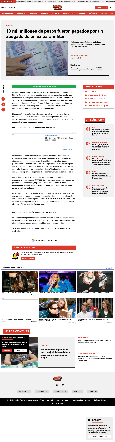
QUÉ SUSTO (93, 13)
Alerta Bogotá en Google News (46, 240)
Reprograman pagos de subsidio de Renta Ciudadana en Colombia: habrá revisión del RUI (100, 190)
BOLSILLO (55, 13)
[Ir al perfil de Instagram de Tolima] (63, 385)
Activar (7, 350)
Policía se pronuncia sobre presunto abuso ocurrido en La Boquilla (95, 341)
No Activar (20, 350)
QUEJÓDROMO (7, 13)
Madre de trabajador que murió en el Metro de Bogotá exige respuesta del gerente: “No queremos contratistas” (101, 161)
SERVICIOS (81, 13)
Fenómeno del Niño (95, 106)
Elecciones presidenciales (98, 102)
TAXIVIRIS (33, 13)
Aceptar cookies (98, 436)
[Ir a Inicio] (58, 7)
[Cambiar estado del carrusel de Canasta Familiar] (14, 1)
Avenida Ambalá (94, 95)
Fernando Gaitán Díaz (81, 55)
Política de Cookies (99, 432)
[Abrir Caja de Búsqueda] (111, 7)
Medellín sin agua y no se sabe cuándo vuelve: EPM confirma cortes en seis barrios (100, 132)
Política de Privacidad (46, 400)
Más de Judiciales (16, 331)
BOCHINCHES (68, 13)
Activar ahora (28, 258)
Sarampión (92, 92)
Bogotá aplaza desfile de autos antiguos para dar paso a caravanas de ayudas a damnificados (101, 176)
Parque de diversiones (96, 99)
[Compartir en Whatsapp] (3, 109)
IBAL (107, 106)
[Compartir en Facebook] (3, 99)
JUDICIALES (21, 13)
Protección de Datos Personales (81, 400)
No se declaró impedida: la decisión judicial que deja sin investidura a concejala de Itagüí (55, 353)
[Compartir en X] (3, 104)
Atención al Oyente (62, 400)
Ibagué (106, 95)
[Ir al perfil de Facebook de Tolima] (51, 385)
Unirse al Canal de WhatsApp (45, 86)
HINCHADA (45, 13)
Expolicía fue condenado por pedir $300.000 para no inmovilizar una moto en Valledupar (95, 358)
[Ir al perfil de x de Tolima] (57, 385)
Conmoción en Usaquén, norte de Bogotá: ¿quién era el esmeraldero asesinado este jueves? (101, 146)
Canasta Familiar (6, 1)
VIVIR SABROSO (107, 13)
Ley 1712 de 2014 (57, 403)
